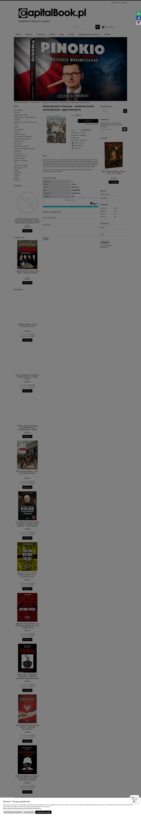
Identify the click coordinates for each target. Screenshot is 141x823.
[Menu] (138, 796)
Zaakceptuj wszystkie (43, 812)
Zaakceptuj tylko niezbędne (12, 812)
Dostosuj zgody (29, 812)
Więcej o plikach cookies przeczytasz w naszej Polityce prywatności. (22, 808)
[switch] (135, 801)
